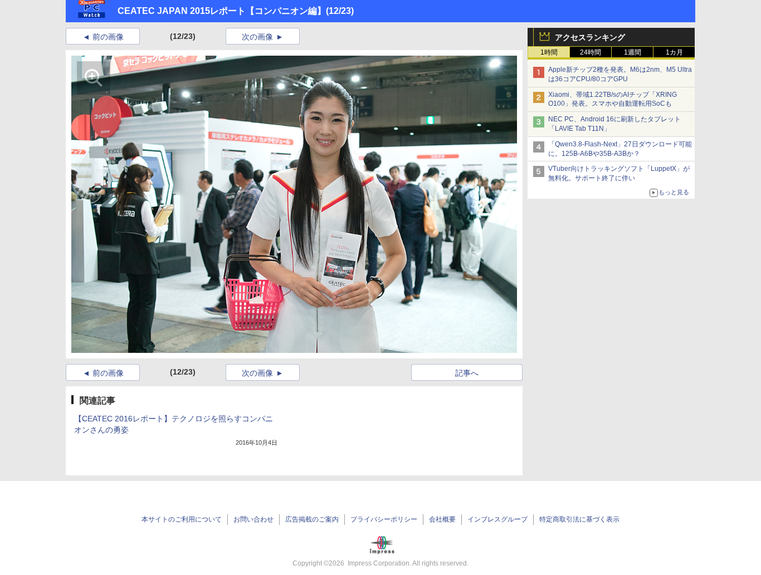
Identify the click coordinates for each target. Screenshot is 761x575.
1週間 (632, 52)
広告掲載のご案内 (312, 519)
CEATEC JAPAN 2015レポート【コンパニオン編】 (222, 11)
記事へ (467, 372)
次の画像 (257, 36)
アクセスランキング (590, 37)
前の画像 (108, 36)
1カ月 (674, 52)
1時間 (549, 52)
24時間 (590, 52)
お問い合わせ (253, 519)
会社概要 (442, 519)
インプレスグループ (497, 519)
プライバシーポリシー (383, 519)
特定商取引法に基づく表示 (579, 519)
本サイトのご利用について (182, 519)
